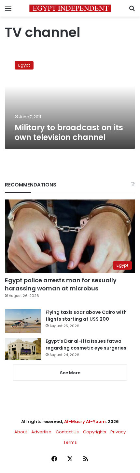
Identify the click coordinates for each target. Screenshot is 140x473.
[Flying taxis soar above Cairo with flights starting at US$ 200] (23, 321)
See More (70, 373)
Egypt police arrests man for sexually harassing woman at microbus (61, 284)
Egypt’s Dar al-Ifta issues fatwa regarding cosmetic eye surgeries (86, 344)
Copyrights (94, 432)
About (20, 432)
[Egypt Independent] (70, 8)
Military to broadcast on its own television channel (69, 132)
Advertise (41, 432)
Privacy (118, 432)
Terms (70, 442)
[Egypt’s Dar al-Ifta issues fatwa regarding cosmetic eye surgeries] (23, 348)
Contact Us (67, 432)
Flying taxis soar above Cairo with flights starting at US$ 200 (86, 315)
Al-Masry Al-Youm (85, 421)
